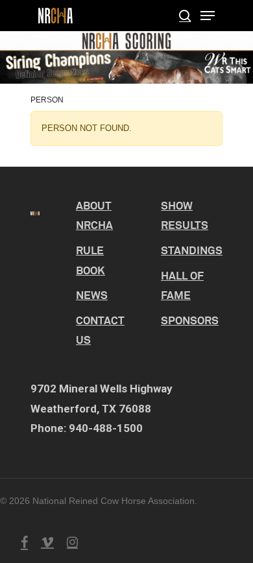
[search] (185, 15)
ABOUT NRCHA (94, 215)
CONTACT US (100, 330)
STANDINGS (192, 250)
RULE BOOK (90, 260)
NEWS (92, 295)
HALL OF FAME (182, 285)
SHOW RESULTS (184, 215)
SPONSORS (190, 320)
